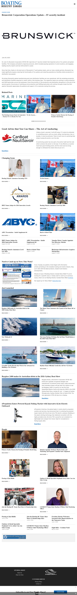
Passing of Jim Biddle (8, 478)
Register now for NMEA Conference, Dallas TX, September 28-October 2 (62, 116)
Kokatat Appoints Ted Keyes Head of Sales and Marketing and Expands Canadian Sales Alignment (55, 450)
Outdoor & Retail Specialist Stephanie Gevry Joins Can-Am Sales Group (57, 479)
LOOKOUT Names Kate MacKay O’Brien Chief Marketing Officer (57, 508)
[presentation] (14, 104)
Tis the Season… (7, 115)
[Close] (76, 587)
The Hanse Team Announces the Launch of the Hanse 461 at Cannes (57, 309)
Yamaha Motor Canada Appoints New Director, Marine (62, 241)
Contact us (38, 583)
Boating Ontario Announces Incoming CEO (14, 178)
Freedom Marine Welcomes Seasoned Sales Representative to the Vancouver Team (62, 518)
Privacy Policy (38, 581)
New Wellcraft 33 (7, 337)
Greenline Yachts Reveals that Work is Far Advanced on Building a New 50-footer (18, 366)
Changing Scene (6, 12)
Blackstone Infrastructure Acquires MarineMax (63, 250)
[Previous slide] (4, 107)
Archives (70, 277)
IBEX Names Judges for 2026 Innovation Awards (16, 205)
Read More (5, 151)
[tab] (34, 121)
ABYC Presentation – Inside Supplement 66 (14, 232)
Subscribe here (56, 281)
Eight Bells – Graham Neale (61, 528)
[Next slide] (73, 107)
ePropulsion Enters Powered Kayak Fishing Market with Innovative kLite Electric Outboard (35, 404)
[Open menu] (74, 4)
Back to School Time (46, 232)
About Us (19, 572)
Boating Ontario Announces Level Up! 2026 (52, 205)
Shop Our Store (19, 574)
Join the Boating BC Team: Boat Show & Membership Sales (19, 507)
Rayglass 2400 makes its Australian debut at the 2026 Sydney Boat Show (15, 309)
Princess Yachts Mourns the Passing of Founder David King (38, 115)
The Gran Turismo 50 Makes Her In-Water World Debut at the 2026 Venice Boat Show (57, 338)
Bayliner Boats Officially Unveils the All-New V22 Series (56, 366)
